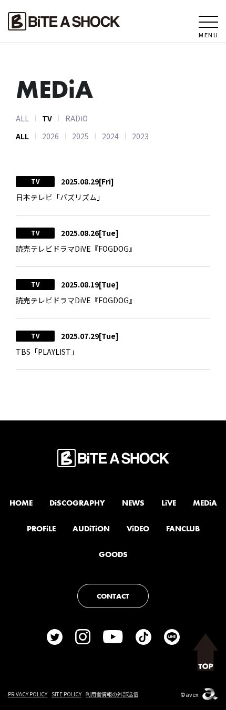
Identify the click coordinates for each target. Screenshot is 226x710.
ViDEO (138, 528)
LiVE (168, 503)
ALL (22, 118)
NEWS (133, 503)
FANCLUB (183, 528)
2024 (110, 136)
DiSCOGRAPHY (77, 503)
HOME (21, 503)
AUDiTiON (91, 528)
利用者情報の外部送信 (112, 694)
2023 (140, 136)
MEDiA (205, 503)
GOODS (113, 554)
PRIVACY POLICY (27, 694)
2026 (50, 136)
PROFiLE (41, 528)
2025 (80, 136)
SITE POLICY (66, 694)
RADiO (76, 118)
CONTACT (113, 596)
